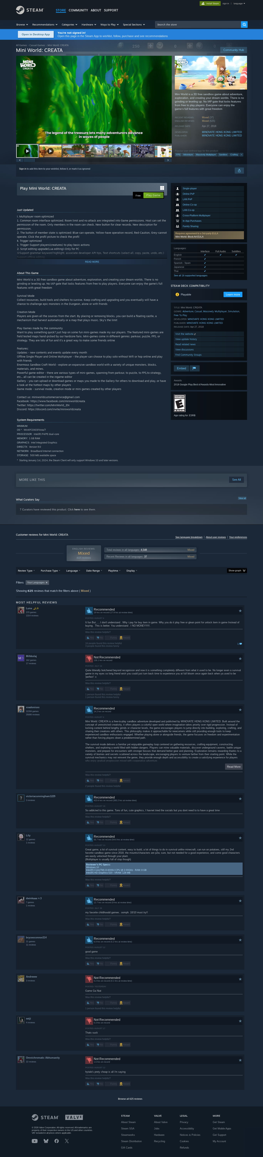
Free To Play (180, 315)
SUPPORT (111, 10)
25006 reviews (33, 714)
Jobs (156, 1128)
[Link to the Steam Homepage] (30, 13)
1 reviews (30, 843)
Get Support (219, 1134)
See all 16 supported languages (190, 275)
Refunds (184, 1147)
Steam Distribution (131, 1141)
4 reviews (30, 1022)
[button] (22, 24)
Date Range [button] (93, 570)
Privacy (184, 1122)
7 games (30, 902)
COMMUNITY (78, 10)
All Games (21, 45)
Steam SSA (127, 1128)
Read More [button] (234, 766)
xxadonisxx (32, 707)
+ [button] (241, 154)
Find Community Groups (188, 354)
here (77, 509)
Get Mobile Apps (222, 1128)
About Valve (161, 1122)
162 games (31, 660)
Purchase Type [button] (49, 570)
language (238, 3)
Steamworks (128, 1134)
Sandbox (223, 154)
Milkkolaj (31, 656)
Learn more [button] (233, 294)
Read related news (185, 344)
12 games (30, 839)
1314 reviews (32, 615)
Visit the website (184, 333)
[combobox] (198, 24)
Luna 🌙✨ (32, 608)
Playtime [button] (113, 570)
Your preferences (238, 537)
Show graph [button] (235, 570)
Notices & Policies (190, 1134)
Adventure (188, 154)
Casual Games (37, 45)
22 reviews (31, 1062)
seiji (28, 1018)
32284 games (32, 711)
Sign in (22, 168)
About (96, 10)
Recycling (159, 1141)
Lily (28, 835)
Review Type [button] (25, 570)
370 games (31, 612)
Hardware (159, 1134)
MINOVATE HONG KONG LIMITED (222, 132)
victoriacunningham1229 (40, 796)
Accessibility (187, 1128)
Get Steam (219, 1122)
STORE (61, 10)
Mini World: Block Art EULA (189, 236)
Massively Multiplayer (206, 154)
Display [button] (130, 570)
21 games (30, 941)
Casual (198, 311)
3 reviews (30, 800)
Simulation (233, 311)
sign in (226, 3)
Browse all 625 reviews (130, 1099)
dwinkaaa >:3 (34, 898)
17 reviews (31, 663)
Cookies (184, 1141)
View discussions (184, 349)
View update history (186, 339)
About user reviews (216, 537)
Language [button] (72, 570)
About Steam (128, 1122)
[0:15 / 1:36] (94, 100)
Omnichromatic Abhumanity (43, 1057)
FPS (178, 154)
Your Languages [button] (35, 582)
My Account (219, 1141)
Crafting (234, 154)
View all (242, 498)
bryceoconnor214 (36, 937)
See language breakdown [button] (189, 537)
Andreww (31, 976)
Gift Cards (126, 1147)
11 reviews (31, 945)
